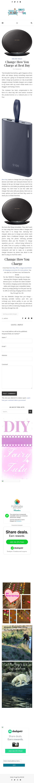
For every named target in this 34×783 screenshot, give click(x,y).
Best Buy (5, 179)
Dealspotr (20, 525)
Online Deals (17, 59)
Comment (5, 364)
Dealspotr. (10, 551)
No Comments (17, 69)
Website (4, 355)
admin (6, 318)
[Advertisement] (15, 569)
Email (4, 346)
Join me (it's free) (17, 542)
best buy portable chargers (10, 314)
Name (4, 337)
